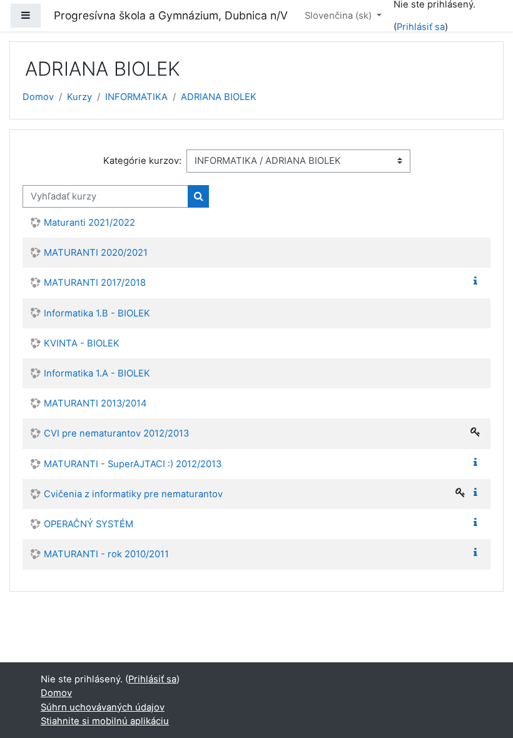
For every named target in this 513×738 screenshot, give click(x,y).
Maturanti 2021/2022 (89, 222)
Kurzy (79, 97)
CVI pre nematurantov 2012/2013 (116, 433)
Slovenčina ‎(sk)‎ (339, 15)
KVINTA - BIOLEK (81, 343)
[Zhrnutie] (477, 281)
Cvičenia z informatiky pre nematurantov (133, 494)
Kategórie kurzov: (142, 160)
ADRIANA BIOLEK (218, 97)
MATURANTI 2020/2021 (96, 252)
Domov (38, 97)
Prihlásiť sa (421, 27)
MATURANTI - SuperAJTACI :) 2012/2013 (132, 464)
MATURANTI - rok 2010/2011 (106, 554)
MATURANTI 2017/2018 (95, 282)
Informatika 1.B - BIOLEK (97, 313)
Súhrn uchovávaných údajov (103, 707)
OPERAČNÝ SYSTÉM (88, 524)
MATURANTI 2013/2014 (95, 403)
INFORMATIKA (136, 97)
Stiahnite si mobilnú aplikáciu (105, 721)
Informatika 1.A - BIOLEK (97, 373)
